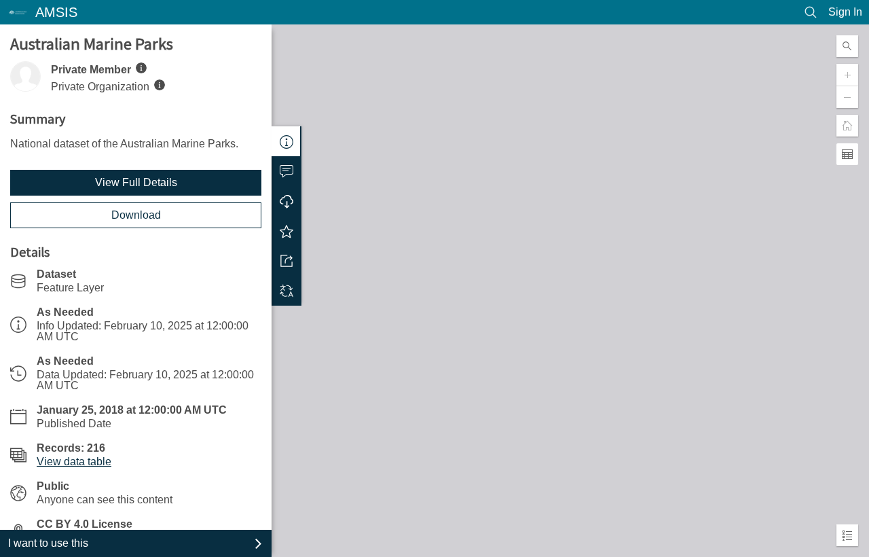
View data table (74, 461)
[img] (141, 68)
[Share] (286, 261)
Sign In (845, 12)
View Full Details (136, 182)
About (286, 141)
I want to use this (48, 543)
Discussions (286, 171)
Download (136, 215)
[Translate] (286, 291)
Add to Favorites (286, 231)
